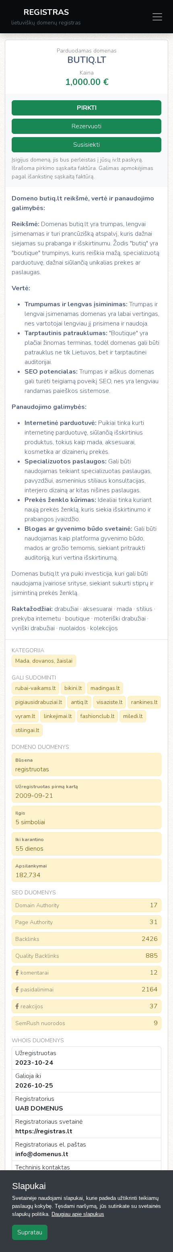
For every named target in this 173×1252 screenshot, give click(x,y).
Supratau (29, 1232)
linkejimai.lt (58, 716)
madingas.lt (105, 688)
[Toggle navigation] (157, 16)
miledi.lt (132, 716)
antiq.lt (79, 702)
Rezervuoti (86, 126)
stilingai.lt (27, 730)
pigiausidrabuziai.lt (38, 702)
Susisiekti (86, 144)
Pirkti (87, 107)
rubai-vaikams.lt (35, 688)
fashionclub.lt (97, 716)
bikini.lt (73, 688)
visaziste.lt (109, 702)
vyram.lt (25, 716)
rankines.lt (144, 702)
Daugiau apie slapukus (77, 1214)
